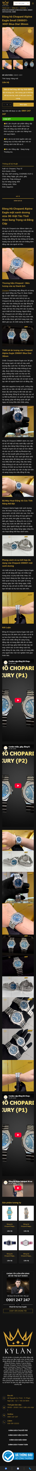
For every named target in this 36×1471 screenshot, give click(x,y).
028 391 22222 (13, 1423)
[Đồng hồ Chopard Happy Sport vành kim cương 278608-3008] (26, 1242)
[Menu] (33, 3)
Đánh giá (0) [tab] (18, 200)
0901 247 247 (18, 1300)
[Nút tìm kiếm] (28, 3)
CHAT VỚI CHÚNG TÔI (17, 1311)
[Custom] (6, 1468)
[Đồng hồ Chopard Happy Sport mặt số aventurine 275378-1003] (9, 1242)
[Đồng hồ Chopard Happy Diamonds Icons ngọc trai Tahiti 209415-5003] (26, 1213)
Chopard (5, 290)
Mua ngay (23, 104)
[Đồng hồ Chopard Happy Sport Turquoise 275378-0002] (9, 1213)
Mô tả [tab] (18, 196)
